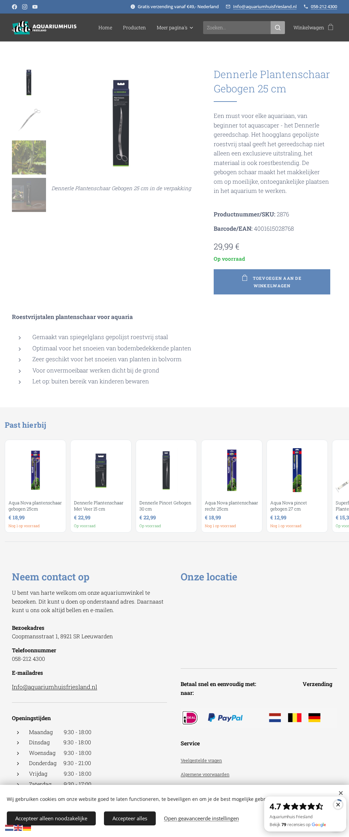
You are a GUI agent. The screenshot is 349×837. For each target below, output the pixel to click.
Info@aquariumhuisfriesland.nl (265, 6)
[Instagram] (24, 7)
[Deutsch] (27, 827)
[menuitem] (107, 27)
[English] (18, 827)
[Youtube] (35, 7)
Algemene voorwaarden (205, 774)
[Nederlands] (9, 827)
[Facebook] (14, 7)
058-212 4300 (324, 6)
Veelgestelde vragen (201, 760)
